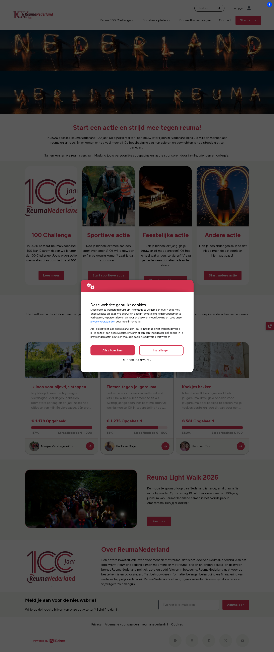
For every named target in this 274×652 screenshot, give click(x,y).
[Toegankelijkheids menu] (269, 4)
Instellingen (161, 350)
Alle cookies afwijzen (137, 360)
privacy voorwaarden (102, 321)
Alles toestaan (112, 350)
